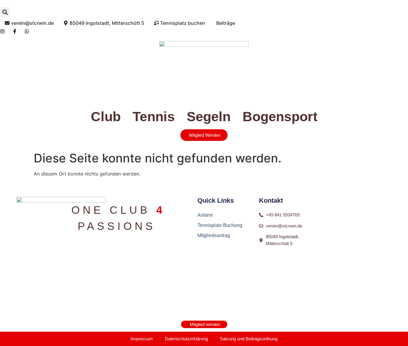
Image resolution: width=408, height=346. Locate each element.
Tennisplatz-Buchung (219, 225)
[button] (5, 12)
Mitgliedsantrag (213, 235)
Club (106, 116)
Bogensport (280, 116)
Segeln (209, 116)
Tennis (154, 116)
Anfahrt (205, 215)
